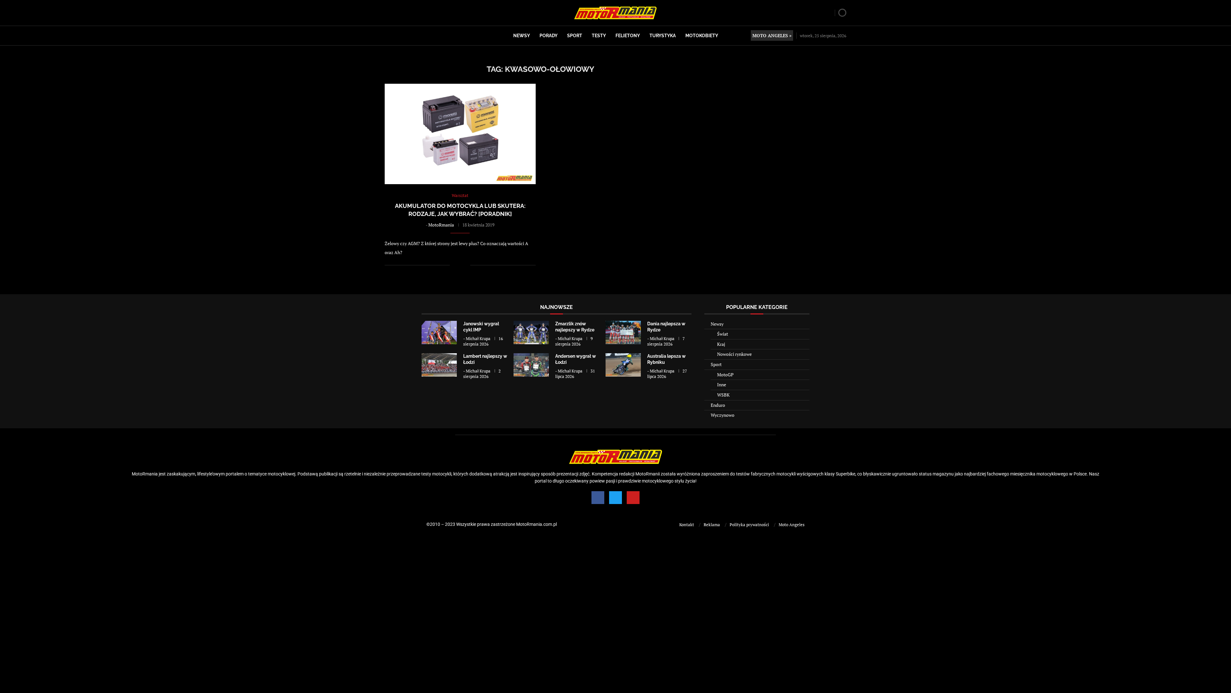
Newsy (521, 35)
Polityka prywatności (749, 524)
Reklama (712, 524)
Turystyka (662, 35)
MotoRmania (441, 225)
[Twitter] (615, 497)
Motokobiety (701, 35)
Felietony (628, 35)
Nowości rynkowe (734, 354)
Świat (722, 334)
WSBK (723, 395)
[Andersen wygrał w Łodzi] (531, 365)
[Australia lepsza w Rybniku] (623, 365)
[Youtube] (633, 497)
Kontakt (686, 524)
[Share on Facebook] (459, 265)
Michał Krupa (478, 338)
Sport (574, 35)
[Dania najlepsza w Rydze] (623, 332)
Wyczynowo (722, 415)
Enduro (718, 405)
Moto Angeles (792, 524)
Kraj (721, 344)
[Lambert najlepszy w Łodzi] (439, 365)
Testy (599, 35)
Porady (548, 35)
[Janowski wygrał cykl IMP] (439, 332)
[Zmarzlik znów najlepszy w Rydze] (531, 332)
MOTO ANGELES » (771, 35)
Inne (721, 384)
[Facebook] (597, 497)
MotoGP (725, 375)
